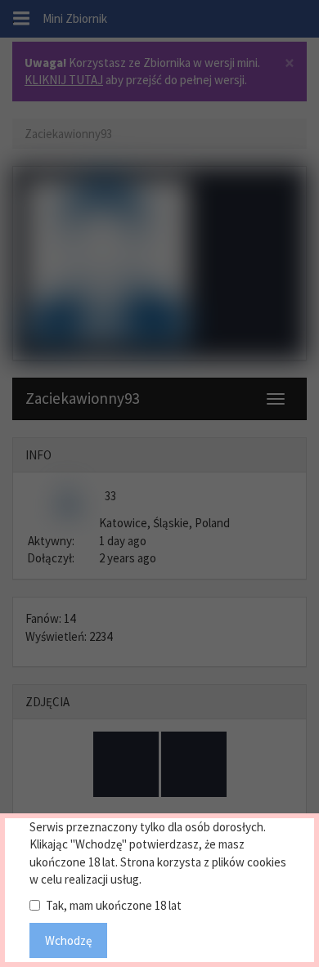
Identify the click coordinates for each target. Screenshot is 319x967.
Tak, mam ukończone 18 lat (114, 905)
